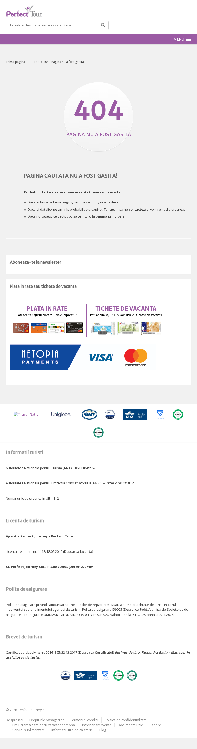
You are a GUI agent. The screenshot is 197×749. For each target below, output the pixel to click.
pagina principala (110, 216)
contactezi (137, 209)
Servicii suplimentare (28, 729)
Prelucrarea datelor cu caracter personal (44, 725)
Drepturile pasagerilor (46, 719)
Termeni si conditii (84, 719)
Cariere (155, 725)
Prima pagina (15, 62)
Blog (102, 729)
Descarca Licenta (78, 551)
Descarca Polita (136, 609)
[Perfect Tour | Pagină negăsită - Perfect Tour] (98, 10)
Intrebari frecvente (96, 725)
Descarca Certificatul (96, 652)
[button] (178, 39)
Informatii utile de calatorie (72, 729)
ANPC (97, 483)
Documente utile (130, 725)
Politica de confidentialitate (126, 719)
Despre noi (14, 719)
